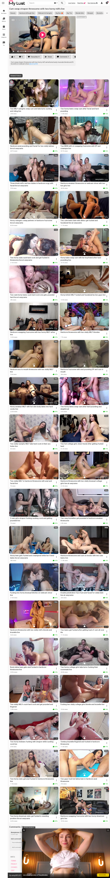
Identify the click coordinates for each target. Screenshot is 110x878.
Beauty (13, 13)
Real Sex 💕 (81, 3)
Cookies (14, 867)
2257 (12, 870)
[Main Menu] (3, 3)
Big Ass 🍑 (59, 13)
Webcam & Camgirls (45, 13)
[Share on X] (71, 18)
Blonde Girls (80, 13)
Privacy (14, 864)
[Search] (62, 3)
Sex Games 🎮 (93, 3)
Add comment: (16, 839)
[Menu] (102, 3)
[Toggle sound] (24, 830)
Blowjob (90, 13)
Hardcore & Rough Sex (26, 13)
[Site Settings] (107, 3)
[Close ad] (108, 830)
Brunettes (100, 13)
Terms (13, 861)
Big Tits (69, 13)
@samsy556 (33, 64)
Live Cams (71, 3)
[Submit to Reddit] (67, 18)
